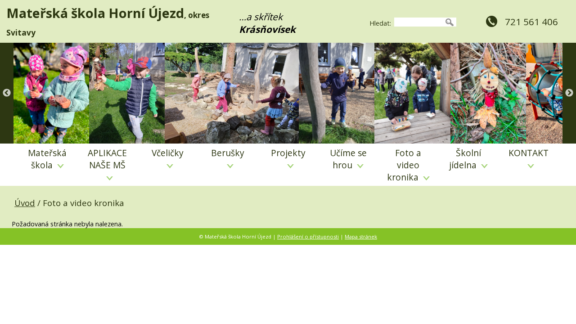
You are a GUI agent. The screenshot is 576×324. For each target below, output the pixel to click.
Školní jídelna (465, 159)
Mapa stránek (361, 236)
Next (569, 93)
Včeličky (168, 153)
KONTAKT (528, 153)
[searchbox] (418, 22)
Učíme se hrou (348, 159)
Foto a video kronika (404, 165)
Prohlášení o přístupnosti (308, 236)
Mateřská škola (47, 159)
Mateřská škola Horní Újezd (95, 13)
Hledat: (380, 23)
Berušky (227, 153)
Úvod (24, 202)
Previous (6, 93)
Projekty (288, 153)
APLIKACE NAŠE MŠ (107, 159)
